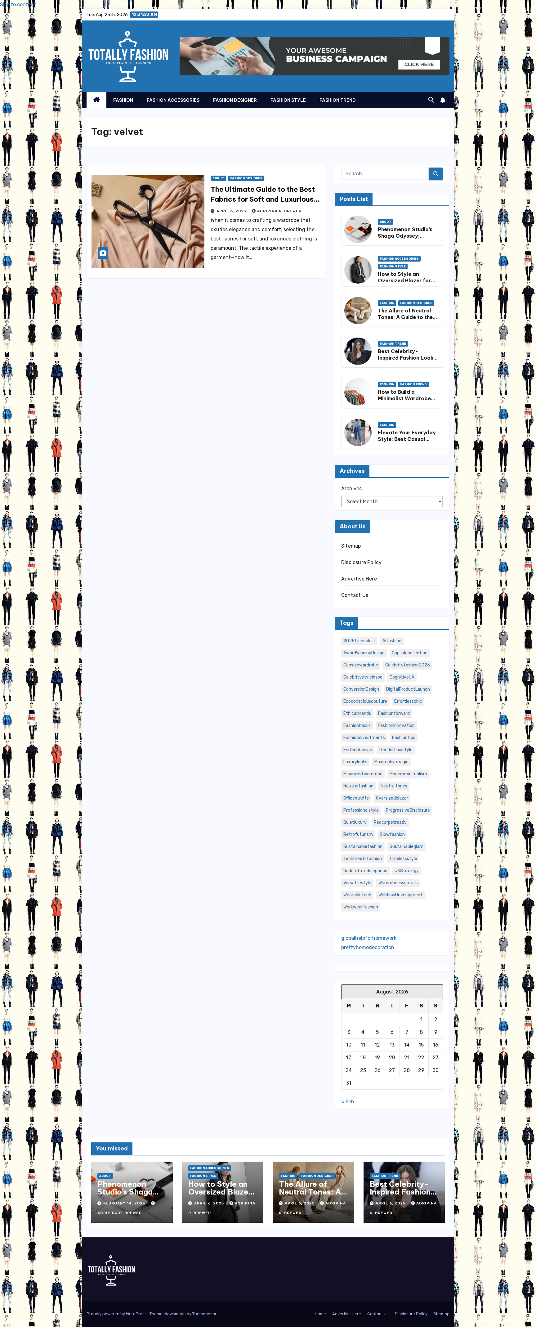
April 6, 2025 (232, 211)
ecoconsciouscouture (365, 701)
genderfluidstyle (396, 749)
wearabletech (357, 895)
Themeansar (204, 1313)
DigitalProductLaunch (408, 689)
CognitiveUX (402, 677)
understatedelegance (365, 870)
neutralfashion (358, 786)
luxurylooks (355, 761)
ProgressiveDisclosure (408, 810)
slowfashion (392, 834)
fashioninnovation (396, 725)
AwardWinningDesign (364, 653)
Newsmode (175, 1313)
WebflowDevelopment (400, 895)
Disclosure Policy (361, 562)
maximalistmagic (391, 761)
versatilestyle (357, 882)
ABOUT (218, 178)
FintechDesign (357, 749)
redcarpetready (390, 822)
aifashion (391, 640)
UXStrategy (407, 870)
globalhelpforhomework (368, 938)
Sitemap (351, 546)
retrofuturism (358, 834)
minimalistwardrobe (362, 774)
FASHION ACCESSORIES (173, 100)
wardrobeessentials (398, 882)
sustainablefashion (362, 846)
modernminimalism (408, 774)
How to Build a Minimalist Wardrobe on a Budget (404, 398)
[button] (431, 99)
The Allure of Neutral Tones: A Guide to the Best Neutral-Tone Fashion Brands (405, 320)
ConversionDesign (361, 689)
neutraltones (394, 786)
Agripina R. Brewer (279, 211)
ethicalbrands (357, 713)
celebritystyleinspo (362, 677)
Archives (351, 488)
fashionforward (394, 713)
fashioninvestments (364, 737)
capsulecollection (409, 653)
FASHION (123, 100)
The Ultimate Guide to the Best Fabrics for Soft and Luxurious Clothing (263, 199)
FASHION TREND (337, 100)
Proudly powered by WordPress (117, 1313)
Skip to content (18, 4)
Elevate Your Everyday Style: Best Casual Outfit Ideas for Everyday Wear (407, 442)
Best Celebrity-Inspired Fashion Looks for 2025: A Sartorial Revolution (407, 361)
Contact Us (354, 595)
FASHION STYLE (288, 100)
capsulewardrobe (360, 665)
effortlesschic (408, 701)
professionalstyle (361, 810)
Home (320, 1313)
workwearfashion (360, 907)
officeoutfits (356, 798)
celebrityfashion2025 (407, 665)
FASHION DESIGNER (235, 100)
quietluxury (355, 822)
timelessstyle (403, 858)
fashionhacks (357, 725)
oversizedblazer (392, 798)
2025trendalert (359, 640)
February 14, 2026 (125, 1203)
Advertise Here (359, 579)
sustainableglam (406, 846)
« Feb (347, 1102)
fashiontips (403, 737)
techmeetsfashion (362, 858)
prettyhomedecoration (367, 947)
